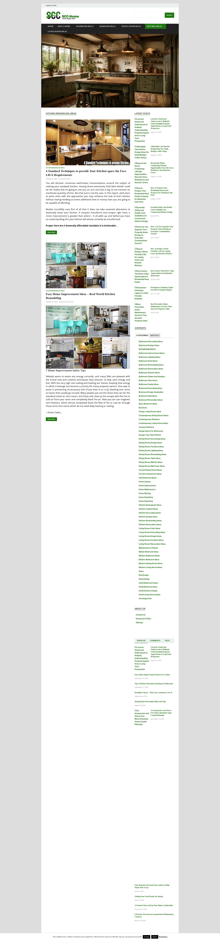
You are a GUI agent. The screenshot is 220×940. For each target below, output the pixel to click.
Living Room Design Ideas (150, 536)
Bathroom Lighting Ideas (149, 357)
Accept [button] (146, 937)
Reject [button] (155, 937)
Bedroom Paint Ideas (148, 396)
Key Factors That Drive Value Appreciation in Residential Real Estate (162, 273)
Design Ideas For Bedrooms (151, 431)
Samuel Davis (65, 179)
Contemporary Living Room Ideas (153, 423)
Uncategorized (145, 598)
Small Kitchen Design (148, 591)
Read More (50, 232)
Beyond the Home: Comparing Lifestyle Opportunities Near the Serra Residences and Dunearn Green (162, 168)
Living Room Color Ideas (149, 528)
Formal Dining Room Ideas (150, 470)
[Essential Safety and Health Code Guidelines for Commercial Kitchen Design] (142, 207)
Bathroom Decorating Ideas (151, 341)
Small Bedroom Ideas (148, 587)
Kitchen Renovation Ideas (150, 524)
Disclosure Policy (143, 619)
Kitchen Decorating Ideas (150, 513)
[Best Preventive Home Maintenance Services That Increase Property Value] (142, 304)
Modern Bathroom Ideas (149, 556)
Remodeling (144, 579)
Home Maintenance (147, 489)
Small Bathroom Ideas (148, 583)
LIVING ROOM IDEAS (57, 31)
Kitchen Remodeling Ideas (55, 167)
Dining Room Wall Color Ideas (152, 466)
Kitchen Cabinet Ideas (148, 509)
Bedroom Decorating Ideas (150, 388)
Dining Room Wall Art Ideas (150, 462)
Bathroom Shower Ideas (149, 373)
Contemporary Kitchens (149, 419)
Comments (155, 641)
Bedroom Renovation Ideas (151, 400)
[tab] (142, 335)
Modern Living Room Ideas (150, 567)
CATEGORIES (142, 335)
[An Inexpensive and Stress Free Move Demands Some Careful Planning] (142, 711)
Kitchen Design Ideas (148, 517)
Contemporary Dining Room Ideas (153, 415)
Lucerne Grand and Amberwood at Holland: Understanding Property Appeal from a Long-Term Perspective (161, 123)
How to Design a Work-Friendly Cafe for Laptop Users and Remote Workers (161, 251)
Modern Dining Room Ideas (150, 563)
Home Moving (145, 493)
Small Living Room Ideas (149, 595)
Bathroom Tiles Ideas (148, 380)
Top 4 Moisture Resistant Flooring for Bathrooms (154, 684)
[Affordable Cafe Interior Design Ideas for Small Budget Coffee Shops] (142, 147)
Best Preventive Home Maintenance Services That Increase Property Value (161, 306)
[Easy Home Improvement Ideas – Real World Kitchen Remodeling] (88, 265)
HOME (51, 26)
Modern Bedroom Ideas (149, 560)
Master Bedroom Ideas (148, 552)
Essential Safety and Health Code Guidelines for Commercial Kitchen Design (161, 209)
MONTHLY (155, 335)
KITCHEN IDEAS (154, 26)
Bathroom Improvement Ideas (152, 353)
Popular (141, 641)
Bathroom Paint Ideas (148, 361)
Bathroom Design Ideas (149, 345)
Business (143, 408)
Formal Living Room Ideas (150, 474)
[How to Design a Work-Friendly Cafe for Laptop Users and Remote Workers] (142, 249)
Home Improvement (147, 486)
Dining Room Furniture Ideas (151, 447)
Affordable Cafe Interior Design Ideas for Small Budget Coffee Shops (160, 148)
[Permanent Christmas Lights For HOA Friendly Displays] (142, 288)
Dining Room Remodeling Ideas (152, 454)
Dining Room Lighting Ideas (151, 451)
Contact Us (141, 615)
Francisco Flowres (67, 302)
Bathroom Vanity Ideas (148, 384)
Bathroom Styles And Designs (152, 377)
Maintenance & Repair (148, 548)
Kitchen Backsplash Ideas (150, 505)
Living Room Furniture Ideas (151, 540)
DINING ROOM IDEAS (131, 26)
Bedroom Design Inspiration (151, 392)
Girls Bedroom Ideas (148, 478)
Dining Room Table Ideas (150, 458)
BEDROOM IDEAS (108, 26)
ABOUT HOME (63, 26)
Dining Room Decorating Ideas (152, 439)
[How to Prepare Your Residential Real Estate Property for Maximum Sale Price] (142, 188)
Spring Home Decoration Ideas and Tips (150, 701)
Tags (167, 641)
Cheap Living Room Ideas (150, 412)
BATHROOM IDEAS (85, 26)
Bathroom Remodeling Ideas (151, 365)
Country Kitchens (146, 427)
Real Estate (144, 575)
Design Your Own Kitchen (150, 435)
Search (169, 15)
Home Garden (145, 482)
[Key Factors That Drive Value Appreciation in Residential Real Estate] (142, 271)
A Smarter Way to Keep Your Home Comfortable (154, 905)
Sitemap (139, 623)
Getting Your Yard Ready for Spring (149, 896)
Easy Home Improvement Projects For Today (152, 675)
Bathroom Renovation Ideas (151, 369)
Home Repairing (146, 497)
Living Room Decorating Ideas (152, 532)
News (141, 571)
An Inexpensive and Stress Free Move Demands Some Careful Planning (161, 712)
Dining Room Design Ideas (150, 443)
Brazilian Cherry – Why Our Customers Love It (153, 693)
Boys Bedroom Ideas (148, 404)
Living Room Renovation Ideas (152, 544)
